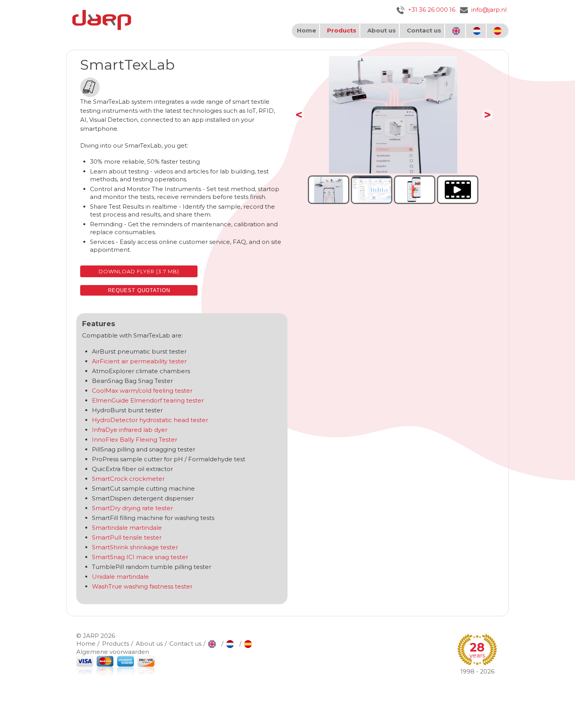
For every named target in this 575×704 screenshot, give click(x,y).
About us (381, 30)
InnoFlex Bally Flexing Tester (134, 439)
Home (306, 30)
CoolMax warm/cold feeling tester (142, 390)
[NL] (478, 30)
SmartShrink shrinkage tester (135, 547)
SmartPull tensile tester (127, 537)
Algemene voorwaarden (112, 651)
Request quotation (139, 290)
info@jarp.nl (488, 9)
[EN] (457, 30)
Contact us (424, 30)
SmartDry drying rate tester (132, 508)
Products (341, 30)
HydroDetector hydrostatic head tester (150, 420)
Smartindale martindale (128, 527)
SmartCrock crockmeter (128, 478)
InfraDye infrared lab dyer (129, 429)
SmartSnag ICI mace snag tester (140, 557)
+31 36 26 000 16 (430, 9)
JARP (91, 635)
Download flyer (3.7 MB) (139, 271)
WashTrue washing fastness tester (142, 586)
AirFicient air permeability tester (139, 361)
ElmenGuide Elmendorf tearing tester (148, 400)
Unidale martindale (120, 576)
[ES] (499, 30)
